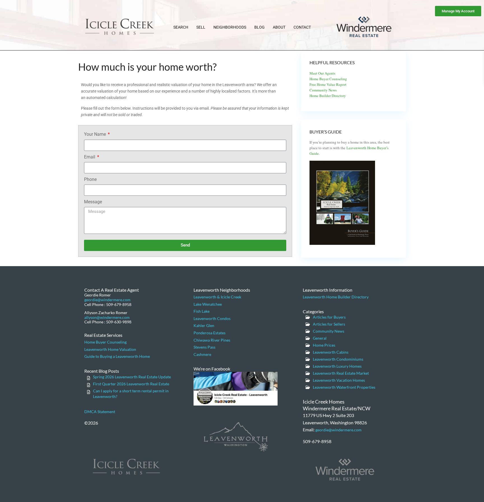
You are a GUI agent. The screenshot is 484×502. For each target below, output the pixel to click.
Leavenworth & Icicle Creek (217, 296)
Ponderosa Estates (209, 332)
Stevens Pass (204, 347)
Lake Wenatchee (208, 304)
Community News (323, 90)
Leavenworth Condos (212, 318)
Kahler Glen (204, 325)
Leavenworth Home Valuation (110, 349)
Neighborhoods (229, 27)
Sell (200, 27)
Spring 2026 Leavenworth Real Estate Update (132, 376)
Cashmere (202, 354)
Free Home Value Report (328, 84)
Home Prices (324, 345)
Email (90, 157)
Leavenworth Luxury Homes (337, 366)
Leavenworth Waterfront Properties (344, 387)
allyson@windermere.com (107, 317)
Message (93, 201)
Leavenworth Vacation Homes (339, 380)
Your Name (95, 134)
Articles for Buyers (329, 317)
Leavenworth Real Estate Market (341, 373)
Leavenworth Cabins (330, 352)
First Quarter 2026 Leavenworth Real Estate (131, 383)
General (320, 338)
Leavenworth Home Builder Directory (336, 296)
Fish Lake (202, 311)
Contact (302, 27)
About (279, 27)
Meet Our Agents (322, 73)
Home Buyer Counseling (328, 78)
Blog (259, 27)
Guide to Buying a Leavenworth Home (117, 356)
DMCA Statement (99, 411)
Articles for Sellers (329, 324)
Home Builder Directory (328, 95)
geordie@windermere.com (107, 299)
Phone (90, 179)
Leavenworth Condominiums (338, 359)
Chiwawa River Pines (212, 340)
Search (180, 27)
